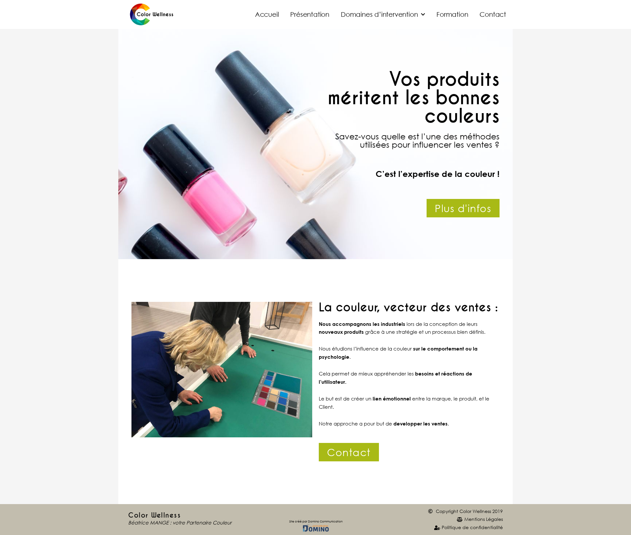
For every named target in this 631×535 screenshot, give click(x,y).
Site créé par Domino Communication (315, 521)
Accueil (267, 14)
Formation (452, 14)
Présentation (309, 14)
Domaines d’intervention (379, 14)
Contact (492, 14)
